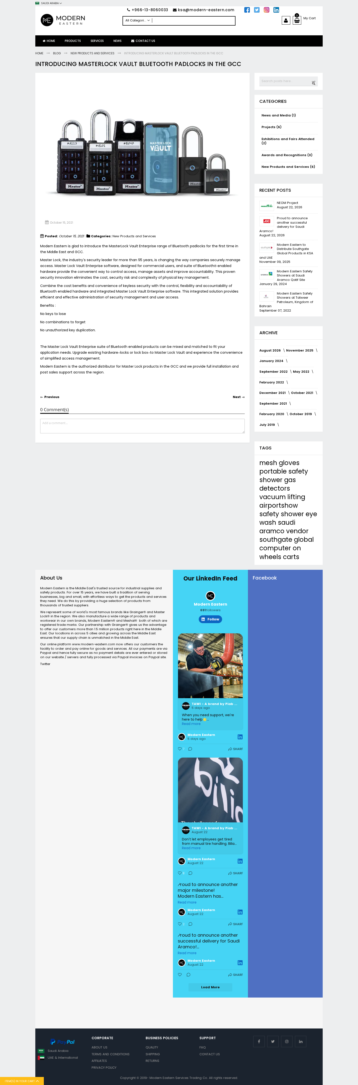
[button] (48, 3)
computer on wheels (280, 552)
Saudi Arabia (58, 1050)
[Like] (180, 975)
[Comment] (188, 749)
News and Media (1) (279, 115)
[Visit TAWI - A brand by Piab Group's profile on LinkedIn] (186, 706)
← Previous (49, 397)
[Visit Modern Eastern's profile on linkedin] (210, 596)
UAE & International (63, 1057)
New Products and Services (93, 53)
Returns (152, 1060)
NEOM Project (287, 202)
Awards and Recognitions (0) (287, 155)
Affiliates (99, 1060)
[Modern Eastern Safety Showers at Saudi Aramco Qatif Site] (266, 274)
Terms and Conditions (111, 1054)
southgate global (286, 539)
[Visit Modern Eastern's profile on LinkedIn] (182, 737)
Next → (239, 397)
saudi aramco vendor (284, 526)
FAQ (202, 1047)
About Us (99, 1047)
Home (39, 53)
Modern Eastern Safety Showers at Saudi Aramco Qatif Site (294, 275)
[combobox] (179, 21)
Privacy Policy (104, 1067)
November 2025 (300, 350)
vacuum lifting (282, 497)
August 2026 (270, 350)
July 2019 (267, 424)
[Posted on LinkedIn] (240, 737)
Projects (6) (272, 127)
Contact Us (209, 1054)
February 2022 (272, 382)
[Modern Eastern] (79, 20)
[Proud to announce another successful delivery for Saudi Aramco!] (266, 221)
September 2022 (274, 371)
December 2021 (273, 392)
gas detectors (277, 484)
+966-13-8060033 (150, 9)
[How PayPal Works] (62, 1043)
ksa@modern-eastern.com (206, 9)
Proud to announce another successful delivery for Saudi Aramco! (283, 224)
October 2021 (302, 392)
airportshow (278, 505)
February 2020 (272, 414)
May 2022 (301, 371)
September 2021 (273, 403)
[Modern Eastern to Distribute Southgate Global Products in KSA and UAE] (266, 247)
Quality (152, 1047)
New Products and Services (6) (288, 166)
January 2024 (271, 361)
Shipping (153, 1054)
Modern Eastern (210, 604)
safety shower (282, 514)
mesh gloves (279, 462)
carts (291, 556)
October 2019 (301, 414)
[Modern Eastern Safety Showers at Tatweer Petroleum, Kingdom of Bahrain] (266, 296)
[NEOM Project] (266, 205)
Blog (57, 53)
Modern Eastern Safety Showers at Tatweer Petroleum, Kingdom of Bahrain (286, 300)
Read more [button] (191, 724)
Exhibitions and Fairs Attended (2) (288, 141)
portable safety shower (283, 475)
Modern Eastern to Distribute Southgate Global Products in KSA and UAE (286, 251)
